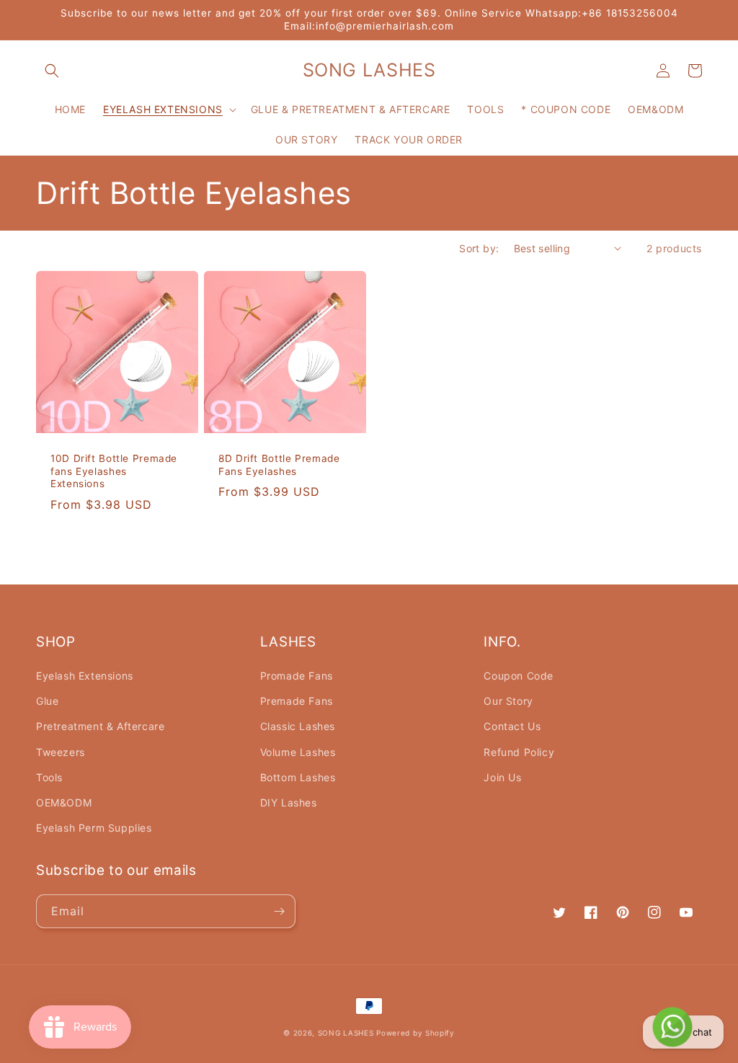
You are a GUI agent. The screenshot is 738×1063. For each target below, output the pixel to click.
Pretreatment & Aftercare (100, 726)
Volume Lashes (298, 752)
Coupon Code (519, 676)
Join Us (502, 777)
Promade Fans (296, 676)
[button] (52, 70)
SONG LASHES (346, 1032)
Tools (49, 777)
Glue (47, 701)
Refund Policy (519, 752)
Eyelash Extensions (84, 676)
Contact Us (512, 726)
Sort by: (479, 248)
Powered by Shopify (415, 1032)
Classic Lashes (297, 726)
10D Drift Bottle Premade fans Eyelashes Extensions (113, 471)
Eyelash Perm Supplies (94, 828)
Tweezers (60, 752)
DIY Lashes (288, 802)
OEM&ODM (64, 802)
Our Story (508, 701)
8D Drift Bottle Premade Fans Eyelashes (279, 465)
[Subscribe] (279, 911)
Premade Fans (296, 701)
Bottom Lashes (298, 777)
